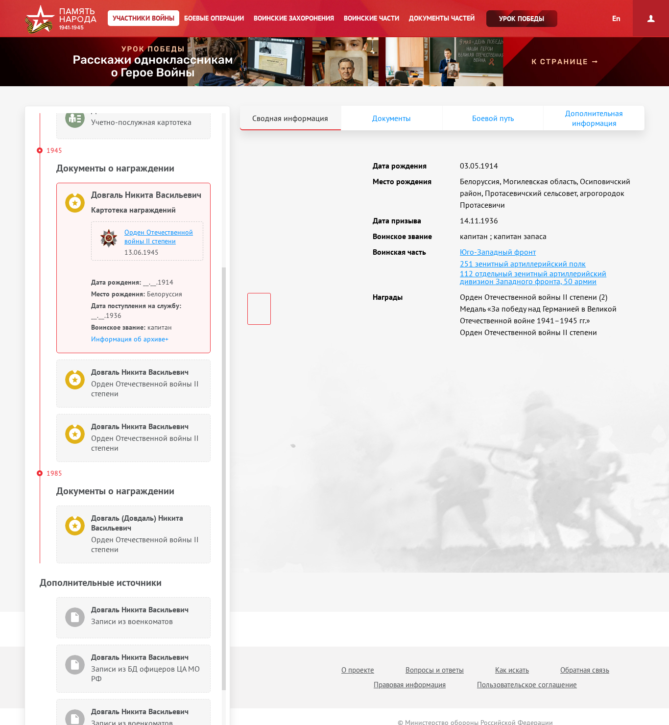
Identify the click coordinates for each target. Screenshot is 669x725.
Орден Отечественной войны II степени (158, 236)
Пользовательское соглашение (527, 684)
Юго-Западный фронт (498, 252)
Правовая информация (410, 684)
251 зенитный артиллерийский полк (523, 263)
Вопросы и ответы (435, 670)
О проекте (357, 670)
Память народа (60, 19)
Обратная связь (584, 670)
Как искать (512, 670)
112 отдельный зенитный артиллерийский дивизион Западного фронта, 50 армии (533, 277)
